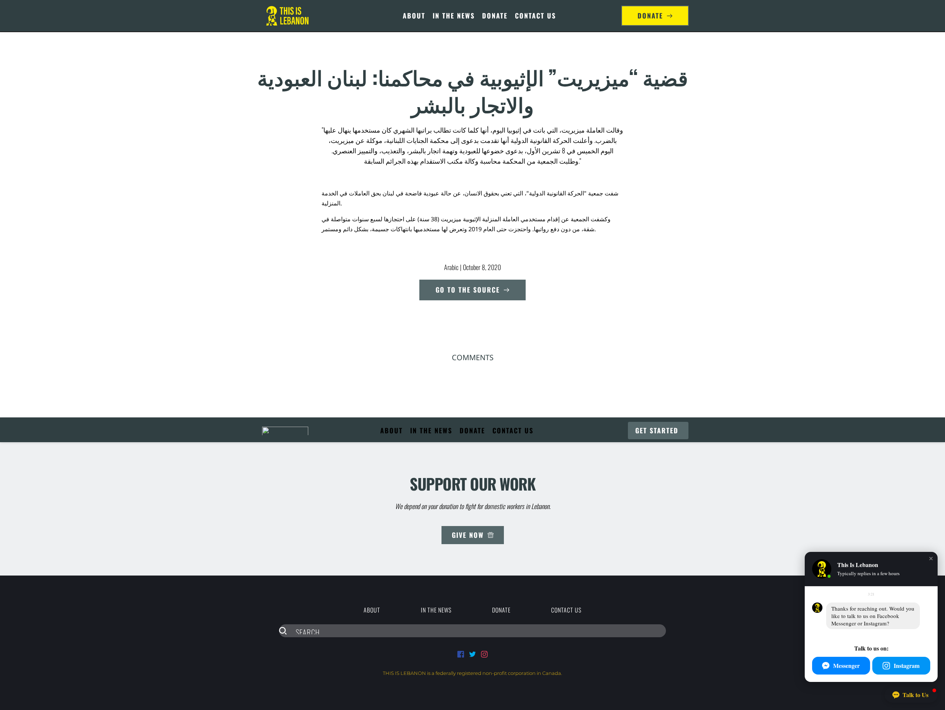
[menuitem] (414, 15)
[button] (931, 558)
